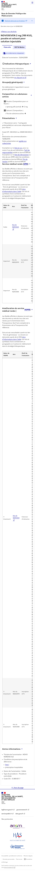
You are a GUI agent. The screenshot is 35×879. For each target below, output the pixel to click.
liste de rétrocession (21, 155)
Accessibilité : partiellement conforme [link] (11, 856)
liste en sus (18, 148)
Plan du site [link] (19, 859)
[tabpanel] (17, 417)
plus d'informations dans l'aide (14, 190)
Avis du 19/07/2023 (15, 226)
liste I (7, 765)
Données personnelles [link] (8, 859)
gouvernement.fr (22, 810)
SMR (26, 164)
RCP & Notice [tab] (19, 47)
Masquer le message (32, 20)
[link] (17, 14)
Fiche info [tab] (7, 47)
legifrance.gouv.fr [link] (7, 810)
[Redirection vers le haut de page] (31, 64)
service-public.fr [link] (6, 814)
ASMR (27, 309)
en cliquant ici (19, 77)
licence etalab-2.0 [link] (9, 867)
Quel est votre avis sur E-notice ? (15, 21)
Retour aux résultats (9, 31)
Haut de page (18, 787)
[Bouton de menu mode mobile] (32, 3)
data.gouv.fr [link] (19, 814)
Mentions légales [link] (28, 856)
